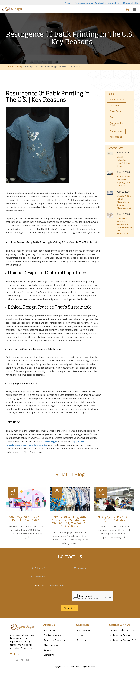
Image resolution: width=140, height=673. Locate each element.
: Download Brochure (102, 3)
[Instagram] (27, 660)
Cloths (113, 117)
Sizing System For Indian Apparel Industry (114, 519)
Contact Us (49, 654)
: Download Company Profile (126, 3)
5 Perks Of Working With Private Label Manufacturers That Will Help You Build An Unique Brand (70, 522)
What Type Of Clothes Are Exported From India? (25, 519)
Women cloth (116, 131)
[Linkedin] (17, 660)
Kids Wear (81, 635)
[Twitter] (22, 660)
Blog (19, 67)
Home (11, 67)
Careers (47, 650)
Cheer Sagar (116, 111)
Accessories (116, 137)
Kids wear (115, 106)
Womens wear (117, 100)
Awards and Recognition (54, 640)
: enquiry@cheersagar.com (78, 3)
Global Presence (51, 645)
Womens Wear (83, 630)
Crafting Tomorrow (52, 635)
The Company (50, 630)
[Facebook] (12, 660)
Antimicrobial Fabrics (117, 124)
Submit (68, 608)
